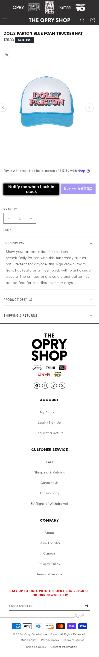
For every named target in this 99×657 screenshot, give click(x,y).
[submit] (87, 606)
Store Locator (49, 543)
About (49, 532)
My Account (49, 412)
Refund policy (28, 640)
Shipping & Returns (49, 472)
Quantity (10, 209)
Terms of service (74, 640)
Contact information (63, 647)
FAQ (49, 462)
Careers (49, 553)
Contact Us (49, 483)
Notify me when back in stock (31, 189)
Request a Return (49, 433)
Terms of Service (50, 574)
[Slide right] (89, 107)
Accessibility (49, 493)
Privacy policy (50, 640)
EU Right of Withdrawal (49, 503)
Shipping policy (36, 647)
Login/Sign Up (49, 422)
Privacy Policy (49, 564)
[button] (82, 20)
